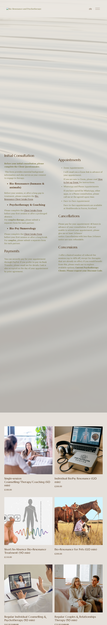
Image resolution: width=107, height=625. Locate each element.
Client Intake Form (33, 210)
